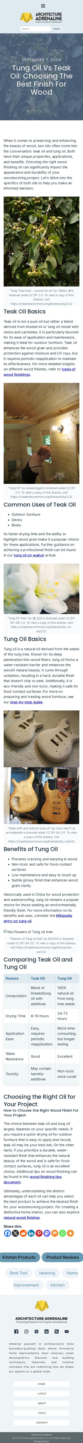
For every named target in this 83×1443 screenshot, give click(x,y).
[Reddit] (23, 1233)
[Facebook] (7, 1233)
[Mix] (54, 1233)
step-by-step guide (26, 702)
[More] (70, 1233)
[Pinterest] (39, 1233)
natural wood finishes (22, 1217)
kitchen (57, 1285)
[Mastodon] (46, 1233)
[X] (15, 1233)
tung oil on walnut (29, 555)
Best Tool (18, 1273)
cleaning (47, 1273)
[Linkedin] (31, 1233)
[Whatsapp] (62, 1233)
